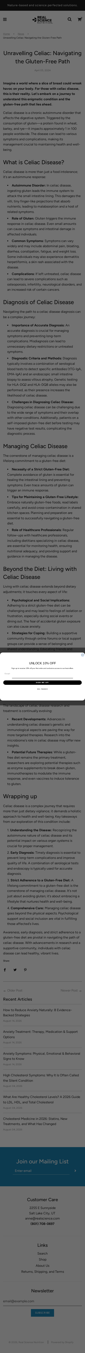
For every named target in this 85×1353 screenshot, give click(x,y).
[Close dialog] (82, 655)
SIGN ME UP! (42, 683)
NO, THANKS (42, 689)
